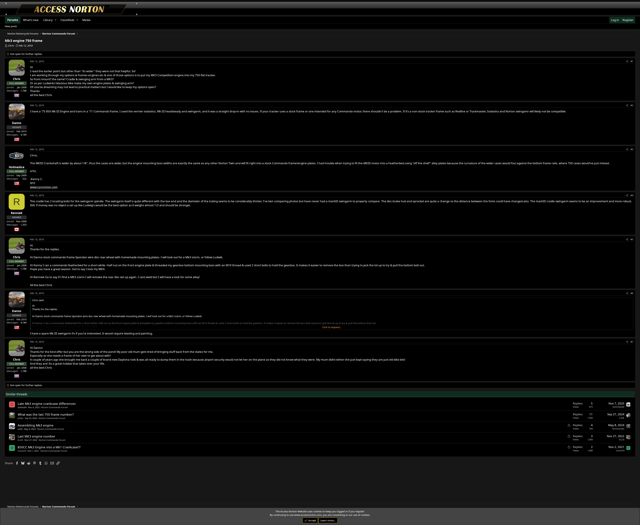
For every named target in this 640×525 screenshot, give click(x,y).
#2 (631, 105)
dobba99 (22, 407)
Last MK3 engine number (36, 436)
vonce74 (22, 450)
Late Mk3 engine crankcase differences (47, 403)
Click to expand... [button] (332, 327)
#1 (631, 61)
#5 (631, 239)
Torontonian (618, 428)
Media (86, 20)
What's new (30, 20)
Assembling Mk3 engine (36, 425)
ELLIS (20, 439)
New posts (11, 26)
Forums (12, 20)
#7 (631, 341)
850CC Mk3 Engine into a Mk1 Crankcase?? (49, 447)
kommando (618, 406)
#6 (631, 293)
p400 (20, 428)
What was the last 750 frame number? (46, 414)
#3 (631, 149)
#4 (631, 195)
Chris (11, 45)
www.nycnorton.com (44, 187)
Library (48, 20)
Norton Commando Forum (54, 407)
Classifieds (67, 20)
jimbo (20, 418)
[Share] (627, 61)
